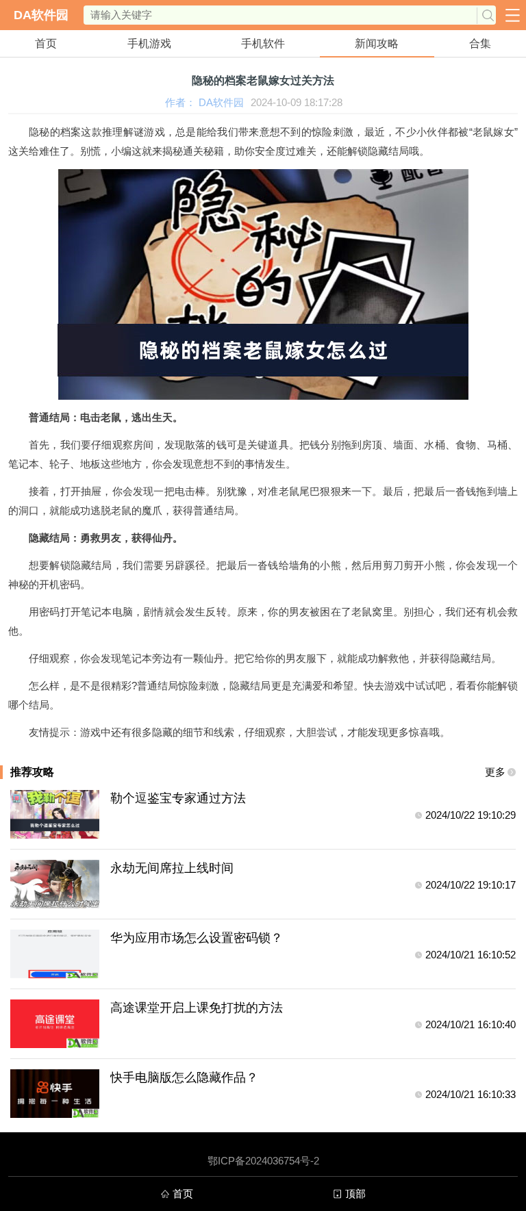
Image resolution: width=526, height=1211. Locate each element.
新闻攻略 (377, 43)
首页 (46, 43)
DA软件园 (41, 15)
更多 (495, 772)
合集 (480, 43)
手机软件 (263, 43)
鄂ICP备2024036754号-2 (263, 1161)
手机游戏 (149, 43)
